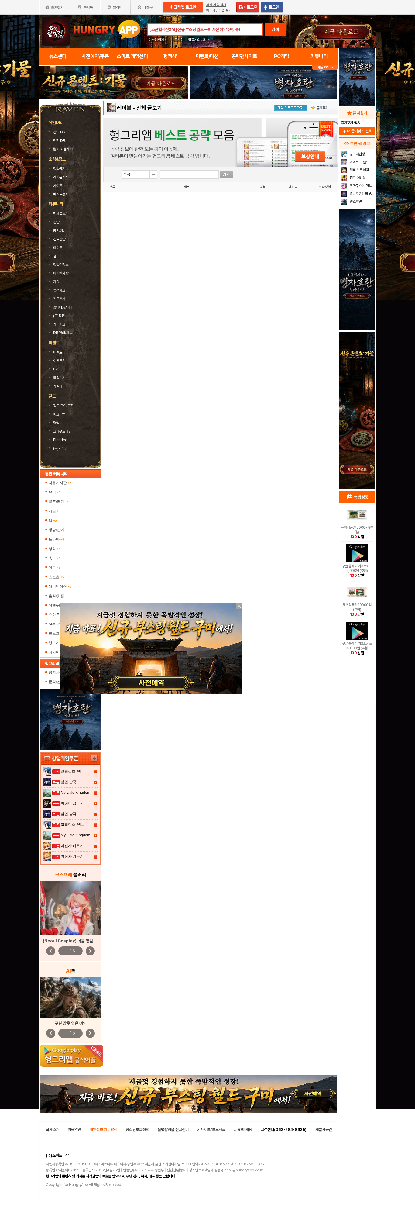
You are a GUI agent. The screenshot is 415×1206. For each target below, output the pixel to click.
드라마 (56, 539)
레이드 (57, 248)
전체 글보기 (149, 108)
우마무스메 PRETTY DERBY (362, 186)
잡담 (56, 222)
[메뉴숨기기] (325, 67)
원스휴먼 (355, 201)
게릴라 (57, 386)
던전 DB (59, 141)
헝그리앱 (59, 414)
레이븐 (124, 108)
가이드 (57, 186)
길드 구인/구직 (63, 406)
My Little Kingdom (75, 792)
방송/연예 (59, 530)
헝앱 (56, 423)
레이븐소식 (60, 177)
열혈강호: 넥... (72, 771)
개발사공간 (323, 1129)
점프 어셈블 (357, 178)
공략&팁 (58, 231)
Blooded (60, 440)
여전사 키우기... (73, 846)
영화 (54, 549)
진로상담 (59, 239)
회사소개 (52, 1129)
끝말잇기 (59, 378)
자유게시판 (60, 483)
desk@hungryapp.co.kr (243, 1170)
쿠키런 (178, 40)
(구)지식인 (61, 448)
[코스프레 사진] (70, 908)
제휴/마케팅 (243, 1129)
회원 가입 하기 (216, 5)
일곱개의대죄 (197, 40)
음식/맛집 (59, 596)
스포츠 (56, 577)
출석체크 (59, 290)
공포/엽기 (59, 501)
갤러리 (57, 256)
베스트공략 (61, 194)
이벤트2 (58, 361)
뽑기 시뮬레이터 (64, 149)
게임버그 (59, 324)
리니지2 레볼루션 (361, 194)
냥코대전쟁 (357, 154)
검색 (275, 29)
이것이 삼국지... (73, 803)
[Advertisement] (113, 116)
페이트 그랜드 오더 (362, 162)
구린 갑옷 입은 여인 (71, 1023)
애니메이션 (60, 586)
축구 (54, 558)
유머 (54, 492)
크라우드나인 (62, 431)
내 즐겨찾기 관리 (357, 131)
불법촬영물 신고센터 (173, 1129)
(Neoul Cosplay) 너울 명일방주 (71, 940)
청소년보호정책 (137, 1129)
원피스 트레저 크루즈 (362, 170)
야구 (54, 567)
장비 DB (59, 132)
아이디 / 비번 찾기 (219, 10)
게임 (54, 511)
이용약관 (74, 1129)
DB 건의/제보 (62, 333)
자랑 (56, 282)
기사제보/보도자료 (211, 1129)
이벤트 (57, 352)
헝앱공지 (59, 169)
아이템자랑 (60, 273)
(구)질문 (59, 316)
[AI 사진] (70, 997)
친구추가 (59, 299)
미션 (56, 369)
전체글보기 (60, 214)
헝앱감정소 (60, 265)
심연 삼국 (68, 782)
